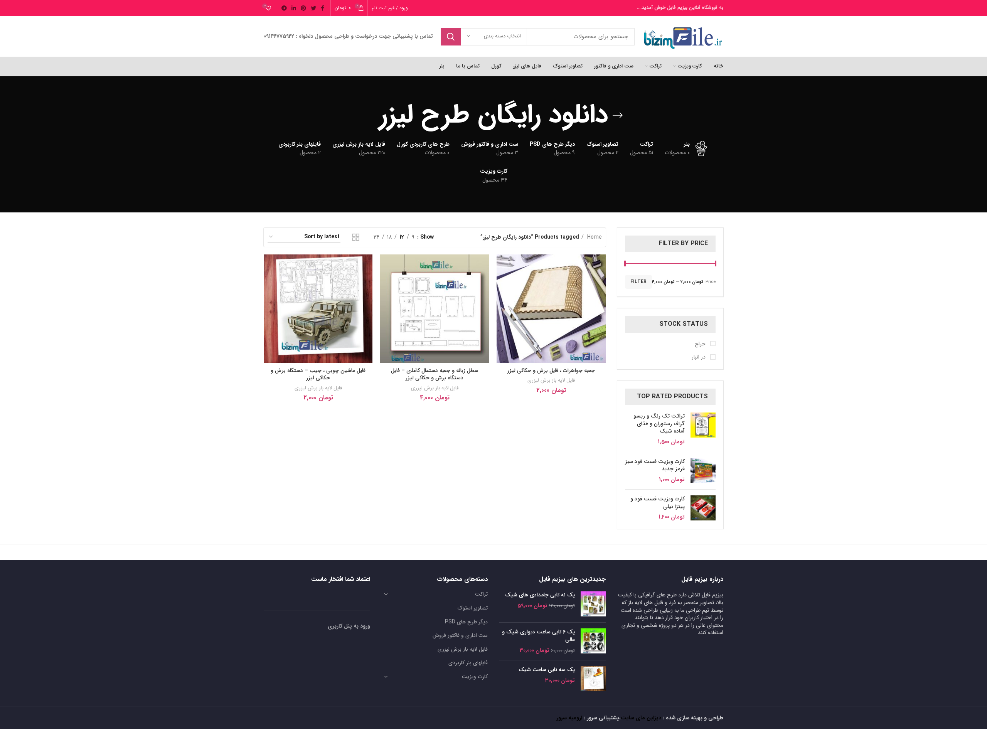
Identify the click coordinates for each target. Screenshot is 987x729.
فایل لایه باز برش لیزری (551, 380)
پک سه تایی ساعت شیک (547, 670)
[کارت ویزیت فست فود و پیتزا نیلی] (703, 508)
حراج (701, 344)
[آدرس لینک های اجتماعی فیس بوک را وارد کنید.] (322, 8)
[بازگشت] (617, 115)
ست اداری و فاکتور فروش (460, 635)
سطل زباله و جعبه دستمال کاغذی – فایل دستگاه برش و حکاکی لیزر (434, 374)
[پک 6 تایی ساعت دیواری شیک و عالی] (593, 641)
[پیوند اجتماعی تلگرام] (284, 8)
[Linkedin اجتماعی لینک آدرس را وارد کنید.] (293, 8)
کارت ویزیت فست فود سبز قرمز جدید (655, 465)
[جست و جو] (451, 36)
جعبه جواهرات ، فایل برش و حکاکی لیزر (551, 370)
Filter (638, 281)
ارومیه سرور (569, 718)
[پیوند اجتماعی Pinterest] (303, 8)
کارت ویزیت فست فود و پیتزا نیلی (657, 502)
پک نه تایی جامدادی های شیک (540, 595)
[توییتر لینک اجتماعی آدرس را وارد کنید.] (313, 8)
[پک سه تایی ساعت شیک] (593, 678)
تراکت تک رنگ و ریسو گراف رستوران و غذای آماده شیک (659, 423)
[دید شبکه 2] (355, 237)
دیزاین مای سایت (641, 718)
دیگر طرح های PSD (466, 622)
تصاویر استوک (473, 608)
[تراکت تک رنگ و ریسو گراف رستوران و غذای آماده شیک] (703, 429)
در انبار (699, 357)
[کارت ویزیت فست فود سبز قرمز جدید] (703, 471)
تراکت (481, 594)
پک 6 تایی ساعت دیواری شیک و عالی (538, 635)
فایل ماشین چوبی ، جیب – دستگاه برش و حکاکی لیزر (318, 374)
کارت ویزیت (475, 676)
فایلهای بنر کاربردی (468, 662)
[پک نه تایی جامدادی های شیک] (593, 603)
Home (594, 237)
